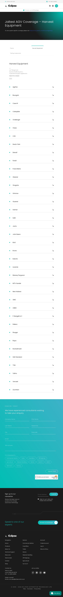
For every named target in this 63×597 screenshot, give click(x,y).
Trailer (23, 458)
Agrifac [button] (15, 87)
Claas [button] (15, 128)
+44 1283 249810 (52, 1)
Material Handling (22, 462)
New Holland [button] (17, 291)
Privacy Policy (37, 588)
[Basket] (50, 6)
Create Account (44, 543)
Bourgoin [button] (16, 95)
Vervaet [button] (15, 381)
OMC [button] (14, 300)
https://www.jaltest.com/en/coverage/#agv (41, 30)
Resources (8, 555)
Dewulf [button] (15, 152)
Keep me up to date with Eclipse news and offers (46, 499)
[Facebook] (33, 572)
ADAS (48, 462)
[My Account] (53, 6)
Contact (7, 560)
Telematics (9, 465)
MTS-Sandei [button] (17, 283)
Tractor (12, 48)
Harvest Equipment (37, 48)
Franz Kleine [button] (17, 169)
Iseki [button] (14, 218)
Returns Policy (44, 549)
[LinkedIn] (36, 572)
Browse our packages (46, 522)
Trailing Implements (15, 53)
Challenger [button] (16, 120)
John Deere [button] (16, 234)
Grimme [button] (15, 193)
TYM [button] (14, 365)
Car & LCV (25, 563)
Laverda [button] (15, 267)
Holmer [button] (15, 210)
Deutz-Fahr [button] (16, 144)
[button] (55, 593)
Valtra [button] (15, 373)
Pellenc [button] (15, 324)
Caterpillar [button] (16, 111)
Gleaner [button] (15, 177)
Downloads (30, 588)
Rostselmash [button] (17, 349)
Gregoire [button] (16, 185)
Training (18, 465)
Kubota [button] (15, 259)
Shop (6, 563)
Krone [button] (15, 251)
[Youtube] (44, 572)
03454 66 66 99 (12, 572)
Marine (32, 462)
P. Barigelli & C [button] (17, 316)
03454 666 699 (11, 1)
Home (6, 543)
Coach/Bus (32, 458)
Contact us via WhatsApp (32, 10)
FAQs (24, 588)
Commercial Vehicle (12, 458)
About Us (7, 549)
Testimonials (8, 558)
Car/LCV (40, 462)
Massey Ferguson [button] (19, 275)
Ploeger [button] (15, 332)
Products (7, 546)
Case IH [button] (15, 103)
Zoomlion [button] (16, 390)
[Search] (10, 78)
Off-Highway (42, 458)
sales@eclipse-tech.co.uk (18, 579)
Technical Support (10, 552)
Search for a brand (14, 76)
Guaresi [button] (15, 201)
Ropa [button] (14, 341)
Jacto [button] (15, 226)
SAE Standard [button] (17, 357)
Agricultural (10, 462)
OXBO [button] (15, 308)
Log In (42, 546)
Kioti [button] (14, 242)
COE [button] (14, 136)
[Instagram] (40, 572)
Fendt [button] (15, 161)
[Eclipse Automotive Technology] (11, 5)
